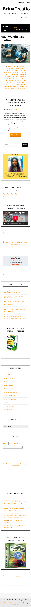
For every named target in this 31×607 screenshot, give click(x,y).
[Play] (5, 223)
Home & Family (8, 385)
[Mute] (23, 223)
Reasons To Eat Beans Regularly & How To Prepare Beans (15, 84)
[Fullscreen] (26, 223)
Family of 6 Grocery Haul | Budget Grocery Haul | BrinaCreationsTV (14, 292)
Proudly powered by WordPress (10, 603)
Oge (5, 521)
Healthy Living (8, 382)
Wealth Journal (8, 410)
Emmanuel (7, 500)
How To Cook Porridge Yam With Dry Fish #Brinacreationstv (15, 297)
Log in (11, 444)
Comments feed (7, 447)
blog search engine (6, 579)
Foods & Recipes (9, 378)
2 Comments (18, 95)
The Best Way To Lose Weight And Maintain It (15, 103)
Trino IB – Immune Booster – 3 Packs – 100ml (15, 527)
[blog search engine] (15, 576)
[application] (15, 218)
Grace (6, 507)
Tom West (7, 514)
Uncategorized (8, 406)
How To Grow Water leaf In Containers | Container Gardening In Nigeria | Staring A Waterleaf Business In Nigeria (15, 316)
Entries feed (17, 444)
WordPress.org (18, 447)
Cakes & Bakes (8, 375)
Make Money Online (10, 399)
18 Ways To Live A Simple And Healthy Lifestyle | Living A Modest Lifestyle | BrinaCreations (15, 309)
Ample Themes (15, 605)
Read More (15, 135)
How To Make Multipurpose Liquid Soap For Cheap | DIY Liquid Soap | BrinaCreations (14, 303)
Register (5, 444)
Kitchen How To (9, 389)
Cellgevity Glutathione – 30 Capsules (14, 521)
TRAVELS (6, 403)
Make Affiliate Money (10, 392)
